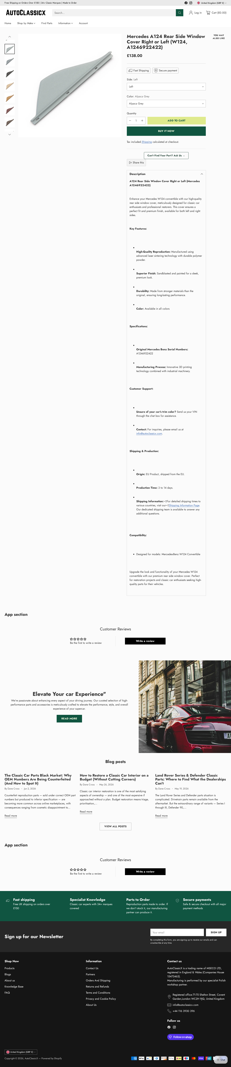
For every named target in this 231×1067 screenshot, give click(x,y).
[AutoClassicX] (26, 12)
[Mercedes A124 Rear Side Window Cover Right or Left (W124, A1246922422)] (70, 86)
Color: (138, 96)
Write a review (145, 641)
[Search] (179, 12)
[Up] (10, 37)
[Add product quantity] (142, 120)
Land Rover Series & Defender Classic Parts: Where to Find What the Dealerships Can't (190, 779)
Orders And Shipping (98, 980)
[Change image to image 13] (10, 122)
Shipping (147, 142)
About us (10, 980)
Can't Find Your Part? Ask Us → (166, 155)
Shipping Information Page (184, 505)
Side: (132, 79)
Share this (138, 162)
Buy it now (166, 131)
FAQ (7, 993)
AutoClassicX (31, 1058)
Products (9, 968)
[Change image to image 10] (10, 86)
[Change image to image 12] (10, 110)
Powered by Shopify (51, 1058)
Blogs (8, 974)
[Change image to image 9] (10, 73)
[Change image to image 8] (10, 61)
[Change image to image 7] (10, 49)
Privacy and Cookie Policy (101, 999)
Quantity (131, 113)
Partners (90, 974)
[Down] (10, 134)
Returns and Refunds (97, 986)
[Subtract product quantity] (130, 120)
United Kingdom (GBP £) (212, 3)
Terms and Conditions (98, 993)
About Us (91, 1005)
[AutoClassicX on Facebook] (186, 3)
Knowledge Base (14, 986)
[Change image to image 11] (10, 98)
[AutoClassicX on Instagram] (190, 3)
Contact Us (92, 968)
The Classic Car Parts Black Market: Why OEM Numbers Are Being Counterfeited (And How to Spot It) (38, 779)
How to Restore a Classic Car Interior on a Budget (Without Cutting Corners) (114, 777)
